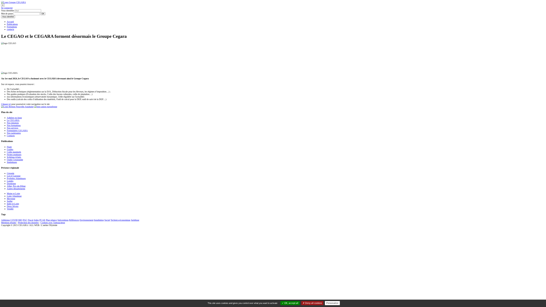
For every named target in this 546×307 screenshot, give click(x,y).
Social (107, 220)
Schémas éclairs (14, 157)
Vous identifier (8, 17)
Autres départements (16, 188)
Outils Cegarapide (15, 159)
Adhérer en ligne (14, 118)
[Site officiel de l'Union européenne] (45, 106)
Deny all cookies (313, 303)
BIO (20, 220)
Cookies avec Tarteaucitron (53, 222)
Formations (12, 27)
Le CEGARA (13, 120)
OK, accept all (291, 303)
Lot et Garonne (13, 176)
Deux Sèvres (12, 206)
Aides (36, 220)
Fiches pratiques (14, 154)
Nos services (12, 128)
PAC (25, 220)
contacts (10, 29)
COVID (14, 220)
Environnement (86, 220)
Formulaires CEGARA (17, 130)
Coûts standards (14, 152)
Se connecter (7, 8)
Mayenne (11, 198)
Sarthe (10, 201)
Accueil (10, 21)
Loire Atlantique (14, 196)
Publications (12, 24)
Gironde (10, 173)
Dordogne (11, 183)
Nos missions (13, 123)
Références (74, 220)
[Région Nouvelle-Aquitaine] (17, 106)
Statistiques (12, 162)
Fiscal (30, 220)
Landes (10, 181)
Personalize (332, 303)
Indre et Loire (13, 204)
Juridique (135, 220)
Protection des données (28, 222)
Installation (99, 220)
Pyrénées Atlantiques (16, 178)
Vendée (10, 209)
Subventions (63, 220)
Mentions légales (8, 222)
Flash (9, 147)
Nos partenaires (14, 133)
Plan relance (51, 220)
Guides (10, 149)
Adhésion (5, 220)
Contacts (11, 135)
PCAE (42, 220)
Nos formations (14, 125)
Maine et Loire (13, 193)
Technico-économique (120, 220)
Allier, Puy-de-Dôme (16, 186)
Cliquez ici (6, 104)
